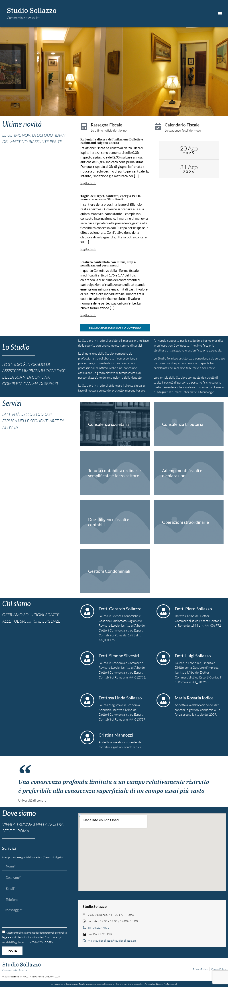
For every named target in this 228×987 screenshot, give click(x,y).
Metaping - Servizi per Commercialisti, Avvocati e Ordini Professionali (140, 983)
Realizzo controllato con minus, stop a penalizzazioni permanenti (108, 263)
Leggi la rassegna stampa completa (115, 327)
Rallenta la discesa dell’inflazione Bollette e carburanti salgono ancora (111, 141)
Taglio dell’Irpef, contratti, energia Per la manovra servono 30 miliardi (110, 197)
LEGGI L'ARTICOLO (88, 183)
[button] (220, 13)
